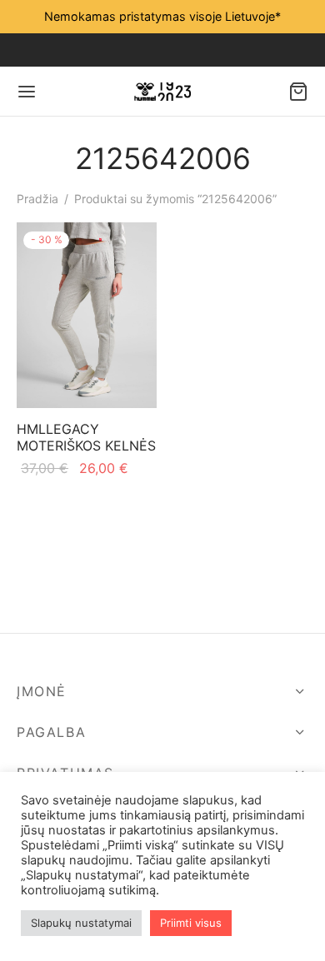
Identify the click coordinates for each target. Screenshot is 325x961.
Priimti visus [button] (191, 922)
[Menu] (27, 92)
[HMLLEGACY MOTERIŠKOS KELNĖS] (87, 315)
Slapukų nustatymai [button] (81, 922)
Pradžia (37, 199)
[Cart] (298, 92)
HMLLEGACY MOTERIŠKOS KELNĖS (86, 437)
